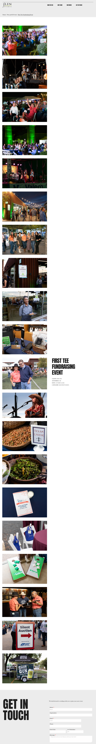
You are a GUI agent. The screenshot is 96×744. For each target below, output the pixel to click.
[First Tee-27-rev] (24, 373)
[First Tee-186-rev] (24, 107)
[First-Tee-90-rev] (24, 668)
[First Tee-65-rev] (24, 569)
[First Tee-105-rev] (24, 240)
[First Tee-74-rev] (24, 306)
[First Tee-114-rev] (24, 206)
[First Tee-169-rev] (24, 74)
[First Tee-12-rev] (24, 469)
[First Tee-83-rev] (24, 635)
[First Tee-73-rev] (24, 405)
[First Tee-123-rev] (24, 173)
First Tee (59, 378)
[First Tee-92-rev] (24, 273)
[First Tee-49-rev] (24, 339)
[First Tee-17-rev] (24, 502)
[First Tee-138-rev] (24, 140)
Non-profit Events (64, 385)
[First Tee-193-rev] (24, 602)
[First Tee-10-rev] (24, 436)
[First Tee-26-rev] (24, 536)
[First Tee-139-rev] (24, 41)
